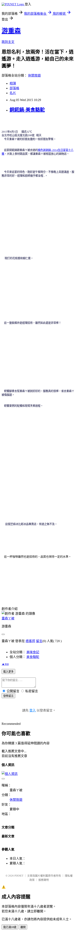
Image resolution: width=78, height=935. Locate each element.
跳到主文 (8, 42)
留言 (39, 641)
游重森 (11, 30)
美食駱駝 (32, 657)
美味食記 (32, 652)
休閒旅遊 (34, 75)
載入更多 (8, 671)
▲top (5, 664)
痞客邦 (30, 641)
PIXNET (18, 875)
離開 (23, 927)
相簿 (13, 83)
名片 (13, 93)
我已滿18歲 (9, 927)
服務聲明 (43, 879)
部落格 (14, 88)
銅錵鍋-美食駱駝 (27, 109)
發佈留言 (8, 695)
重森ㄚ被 (8, 618)
